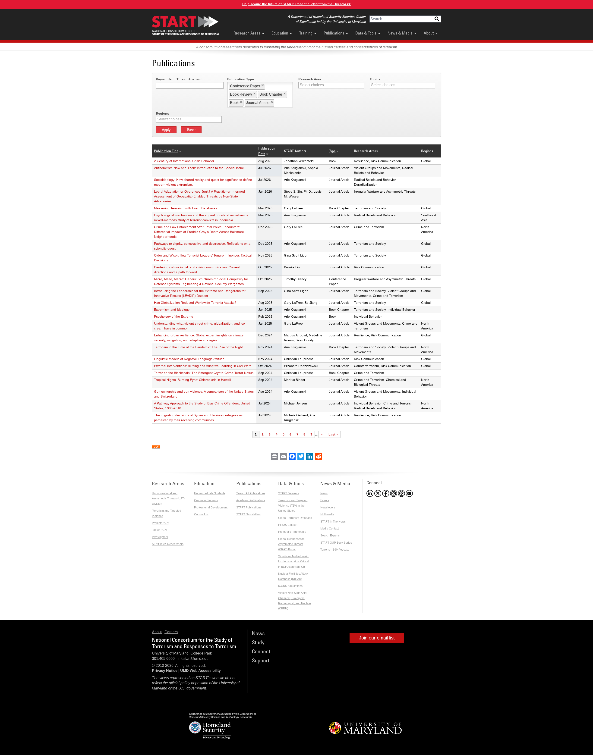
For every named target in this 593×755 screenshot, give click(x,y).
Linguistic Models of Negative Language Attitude (189, 359)
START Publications (248, 507)
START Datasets (288, 493)
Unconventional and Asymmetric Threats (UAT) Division (168, 498)
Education (279, 32)
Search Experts (330, 535)
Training (305, 32)
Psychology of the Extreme (173, 316)
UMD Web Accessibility (200, 671)
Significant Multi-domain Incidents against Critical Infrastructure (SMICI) (293, 561)
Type (334, 151)
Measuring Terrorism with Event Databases (185, 208)
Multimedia (327, 514)
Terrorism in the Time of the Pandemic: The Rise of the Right (198, 347)
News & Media (400, 32)
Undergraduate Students (209, 493)
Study (258, 642)
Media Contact (329, 528)
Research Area (309, 79)
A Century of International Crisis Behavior (184, 161)
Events (324, 500)
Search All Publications (250, 493)
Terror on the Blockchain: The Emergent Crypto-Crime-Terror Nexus (203, 373)
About (429, 32)
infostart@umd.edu (192, 659)
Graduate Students (206, 500)
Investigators (160, 537)
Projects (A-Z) (160, 523)
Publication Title (168, 151)
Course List (201, 514)
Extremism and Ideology (171, 309)
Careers (171, 632)
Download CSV (156, 447)
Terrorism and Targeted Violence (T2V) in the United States (292, 505)
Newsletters (327, 507)
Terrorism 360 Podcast (334, 549)
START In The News (333, 521)
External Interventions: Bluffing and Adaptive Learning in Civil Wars (202, 366)
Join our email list (377, 637)
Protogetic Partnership (292, 531)
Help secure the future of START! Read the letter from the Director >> (296, 4)
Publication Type (240, 79)
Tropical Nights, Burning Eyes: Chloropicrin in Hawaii (192, 380)
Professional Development (210, 507)
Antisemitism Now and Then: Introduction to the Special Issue (199, 168)
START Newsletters (248, 514)
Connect (261, 651)
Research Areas (246, 32)
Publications (334, 32)
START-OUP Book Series (336, 542)
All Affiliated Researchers (167, 544)
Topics (375, 79)
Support (260, 660)
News (324, 493)
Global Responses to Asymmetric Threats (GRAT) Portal (291, 544)
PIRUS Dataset (287, 524)
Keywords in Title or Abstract (179, 79)
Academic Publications (250, 500)
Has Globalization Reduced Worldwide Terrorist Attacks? (195, 302)
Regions (162, 113)
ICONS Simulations (290, 586)
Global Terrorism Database (295, 518)
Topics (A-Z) (159, 530)
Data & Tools (365, 32)
